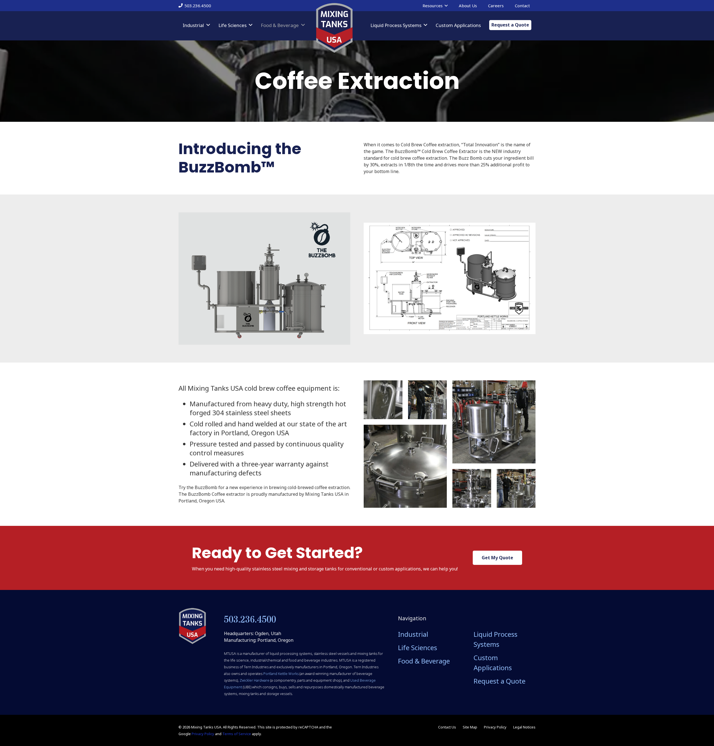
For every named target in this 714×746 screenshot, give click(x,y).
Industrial (413, 634)
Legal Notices (524, 727)
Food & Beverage (424, 660)
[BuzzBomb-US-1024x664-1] (450, 278)
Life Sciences (417, 647)
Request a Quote (499, 681)
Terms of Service (236, 733)
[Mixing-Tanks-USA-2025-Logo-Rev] (334, 28)
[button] (446, 5)
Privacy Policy (203, 733)
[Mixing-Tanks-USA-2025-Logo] (192, 626)
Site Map (470, 727)
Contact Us (447, 727)
